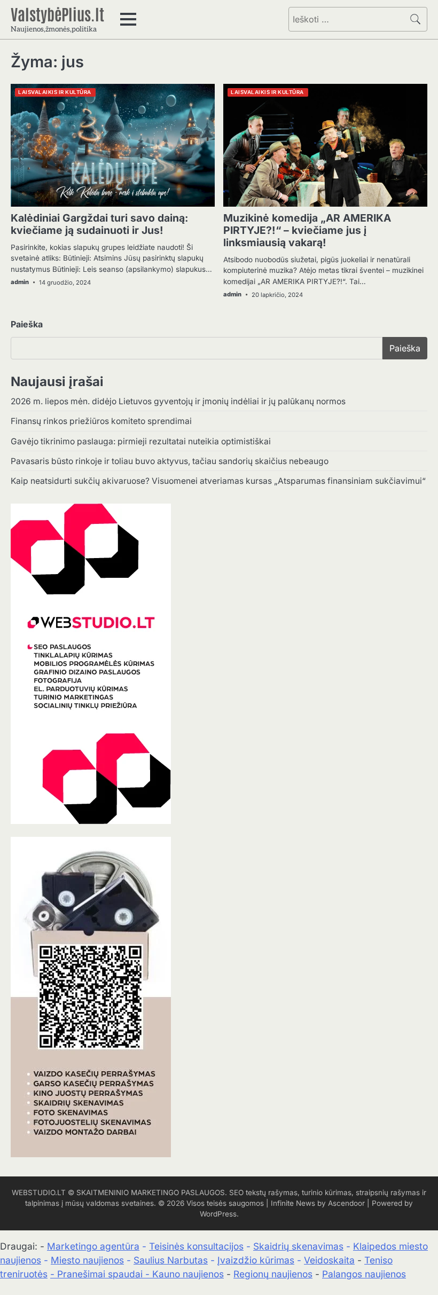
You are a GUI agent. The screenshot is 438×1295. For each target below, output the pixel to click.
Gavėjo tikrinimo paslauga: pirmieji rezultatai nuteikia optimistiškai (141, 441)
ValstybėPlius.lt (57, 13)
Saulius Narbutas (171, 1260)
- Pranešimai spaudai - (101, 1274)
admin (20, 282)
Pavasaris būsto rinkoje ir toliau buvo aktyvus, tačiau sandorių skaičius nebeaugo (169, 461)
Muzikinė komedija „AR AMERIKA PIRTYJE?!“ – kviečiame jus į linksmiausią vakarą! (307, 230)
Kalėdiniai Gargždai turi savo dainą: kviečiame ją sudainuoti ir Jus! (99, 224)
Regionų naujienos (272, 1274)
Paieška (27, 324)
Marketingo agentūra (93, 1246)
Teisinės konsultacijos (196, 1246)
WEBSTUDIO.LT (39, 1192)
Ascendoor (346, 1203)
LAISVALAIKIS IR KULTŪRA (54, 92)
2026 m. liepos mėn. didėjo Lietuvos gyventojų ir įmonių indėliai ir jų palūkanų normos (178, 401)
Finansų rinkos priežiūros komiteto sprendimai (101, 421)
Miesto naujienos (87, 1260)
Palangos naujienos (364, 1274)
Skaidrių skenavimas (298, 1246)
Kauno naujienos (188, 1274)
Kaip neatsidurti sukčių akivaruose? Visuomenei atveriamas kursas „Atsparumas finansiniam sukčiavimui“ (218, 481)
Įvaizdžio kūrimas (255, 1260)
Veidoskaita (329, 1260)
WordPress (218, 1214)
